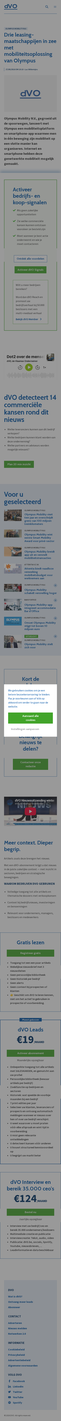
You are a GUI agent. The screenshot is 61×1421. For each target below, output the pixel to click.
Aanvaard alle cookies (30, 718)
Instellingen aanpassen (25, 729)
